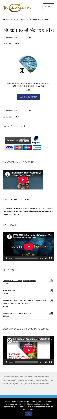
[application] (28, 246)
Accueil (9, 19)
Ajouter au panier (28, 96)
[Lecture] (6, 258)
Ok (28, 414)
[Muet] (46, 258)
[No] (53, 408)
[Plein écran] (50, 258)
